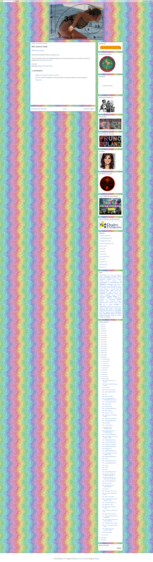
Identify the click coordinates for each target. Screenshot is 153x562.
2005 (102, 537)
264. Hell (104, 394)
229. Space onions (107, 483)
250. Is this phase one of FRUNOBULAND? (108, 431)
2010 (102, 348)
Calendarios (102, 279)
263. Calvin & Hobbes (107, 396)
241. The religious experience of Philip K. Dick (109, 453)
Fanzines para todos (106, 290)
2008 (102, 352)
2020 (102, 326)
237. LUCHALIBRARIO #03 (109, 463)
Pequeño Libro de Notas (113, 306)
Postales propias (108, 307)
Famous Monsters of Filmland (114, 287)
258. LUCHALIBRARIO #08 (109, 408)
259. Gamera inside (107, 406)
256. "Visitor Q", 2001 (107, 412)
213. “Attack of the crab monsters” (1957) (108, 529)
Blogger (97, 558)
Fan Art (118, 289)
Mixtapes (119, 301)
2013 (102, 342)
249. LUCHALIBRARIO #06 (109, 434)
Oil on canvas (107, 304)
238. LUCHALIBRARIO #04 (109, 461)
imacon (80, 558)
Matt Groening (110, 301)
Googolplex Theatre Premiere (113, 295)
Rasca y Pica (113, 309)
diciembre (105, 359)
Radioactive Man (103, 309)
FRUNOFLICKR (48, 66)
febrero (104, 378)
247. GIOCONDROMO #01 (109, 440)
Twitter (101, 317)
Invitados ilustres (111, 296)
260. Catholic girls (106, 404)
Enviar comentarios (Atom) (67, 115)
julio (103, 370)
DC (109, 282)
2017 (102, 333)
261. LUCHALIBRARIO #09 (109, 402)
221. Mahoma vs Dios (107, 504)
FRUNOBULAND (103, 241)
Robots (119, 309)
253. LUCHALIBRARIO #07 (109, 420)
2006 (102, 357)
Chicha (109, 279)
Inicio (65, 109)
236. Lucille (105, 465)
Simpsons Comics (110, 312)
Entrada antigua (88, 109)
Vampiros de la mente (46, 60)
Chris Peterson (117, 279)
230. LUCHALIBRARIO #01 (109, 481)
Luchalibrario (112, 299)
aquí (58, 54)
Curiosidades (103, 282)
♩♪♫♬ (112, 317)
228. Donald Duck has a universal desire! (108, 486)
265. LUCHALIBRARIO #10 (109, 392)
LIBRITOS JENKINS (105, 298)
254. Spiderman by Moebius (109, 418)
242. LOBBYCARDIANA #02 (109, 450)
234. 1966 (104, 469)
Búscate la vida (117, 277)
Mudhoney (111, 302)
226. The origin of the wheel (109, 491)
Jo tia (119, 296)
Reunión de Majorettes (105, 243)
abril (103, 374)
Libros (100, 248)
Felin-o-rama (118, 290)
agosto (104, 367)
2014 (102, 339)
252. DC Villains (106, 422)
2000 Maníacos (103, 275)
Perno (37, 75)
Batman (119, 276)
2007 (102, 355)
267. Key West (105, 387)
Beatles (101, 277)
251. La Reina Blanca (107, 425)
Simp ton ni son (112, 310)
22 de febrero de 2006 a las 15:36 (49, 75)
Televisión (101, 261)
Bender (105, 277)
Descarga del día (115, 282)
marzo (104, 376)
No (100, 304)
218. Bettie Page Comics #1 (109, 513)
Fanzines (101, 254)
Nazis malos (118, 302)
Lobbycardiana (117, 298)
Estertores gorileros (107, 532)
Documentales (103, 256)
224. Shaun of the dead (108, 496)
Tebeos (101, 251)
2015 (102, 337)
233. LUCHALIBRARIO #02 (109, 471)
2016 (102, 335)
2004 (102, 539)
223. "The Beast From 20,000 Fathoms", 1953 (109, 499)
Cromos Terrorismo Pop (113, 280)
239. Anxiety (105, 458)
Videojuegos (102, 264)
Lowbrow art (103, 299)
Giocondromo (109, 293)
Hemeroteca (102, 296)
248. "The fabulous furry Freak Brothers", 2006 (110, 437)
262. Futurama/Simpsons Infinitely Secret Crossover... (109, 399)
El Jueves (114, 286)
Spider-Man (107, 315)
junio (103, 372)
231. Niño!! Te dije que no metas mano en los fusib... (109, 478)
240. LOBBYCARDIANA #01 (109, 456)
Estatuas (104, 287)
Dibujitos (40, 66)
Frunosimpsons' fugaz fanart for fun (110, 292)
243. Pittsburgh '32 (107, 448)
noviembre (105, 361)
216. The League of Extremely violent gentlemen (109, 520)
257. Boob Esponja (107, 410)
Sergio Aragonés (103, 310)
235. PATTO (105, 467)
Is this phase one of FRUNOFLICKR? (107, 428)
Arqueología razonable (110, 276)
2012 (102, 344)
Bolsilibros (101, 267)
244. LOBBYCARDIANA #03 (109, 446)
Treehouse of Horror (116, 315)
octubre (104, 363)
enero (104, 535)
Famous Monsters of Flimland (107, 289)
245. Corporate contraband (109, 444)
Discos (101, 259)
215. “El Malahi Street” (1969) (109, 523)
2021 (102, 324)
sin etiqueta (107, 317)
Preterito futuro (117, 307)
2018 (102, 331)
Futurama (102, 293)
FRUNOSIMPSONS (104, 238)
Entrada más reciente (39, 109)
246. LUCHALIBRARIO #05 (109, 442)
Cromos (101, 280)
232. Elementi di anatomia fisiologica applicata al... (108, 474)
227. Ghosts (105, 489)
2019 (102, 328)
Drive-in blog (107, 286)
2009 (102, 350)
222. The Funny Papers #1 (109, 502)
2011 (102, 346)
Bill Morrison (110, 277)
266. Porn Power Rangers (108, 389)
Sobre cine (114, 313)
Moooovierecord (103, 302)
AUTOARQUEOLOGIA (112, 275)
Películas (101, 246)
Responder (38, 80)
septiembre (105, 365)
